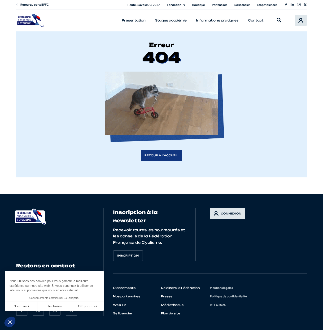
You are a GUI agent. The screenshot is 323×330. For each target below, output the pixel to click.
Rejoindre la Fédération (180, 288)
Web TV (119, 305)
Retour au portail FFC (34, 4)
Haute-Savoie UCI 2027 (143, 5)
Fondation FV (176, 5)
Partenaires (219, 5)
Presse (167, 296)
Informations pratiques (217, 20)
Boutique (198, 5)
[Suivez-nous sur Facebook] (286, 4)
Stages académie (171, 20)
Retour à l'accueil (161, 155)
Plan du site (170, 313)
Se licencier (242, 5)
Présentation (134, 20)
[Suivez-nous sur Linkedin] (292, 4)
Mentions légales (221, 288)
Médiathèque (172, 305)
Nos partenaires (126, 296)
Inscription (128, 255)
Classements (124, 288)
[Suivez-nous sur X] (305, 4)
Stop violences (267, 5)
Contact (255, 20)
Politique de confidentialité (228, 296)
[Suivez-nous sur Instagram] (299, 4)
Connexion (231, 213)
